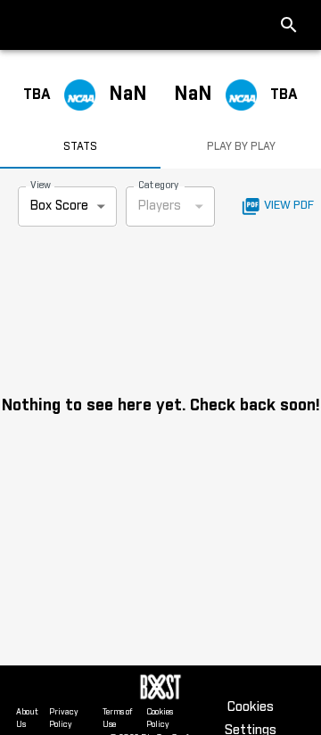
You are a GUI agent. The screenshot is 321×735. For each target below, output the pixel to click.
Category (158, 185)
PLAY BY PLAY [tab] (241, 147)
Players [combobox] (159, 206)
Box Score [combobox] (59, 206)
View (40, 185)
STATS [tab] (80, 147)
